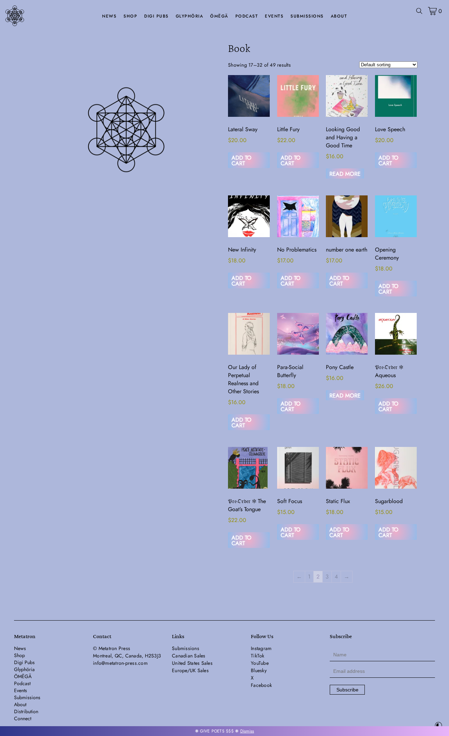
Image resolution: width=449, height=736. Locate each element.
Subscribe (347, 689)
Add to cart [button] (242, 160)
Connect (22, 718)
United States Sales (192, 663)
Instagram (261, 648)
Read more (345, 174)
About (339, 16)
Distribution (26, 711)
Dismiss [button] (247, 731)
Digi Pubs (156, 16)
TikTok (257, 655)
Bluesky (259, 670)
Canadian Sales (189, 655)
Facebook (261, 685)
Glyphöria (189, 16)
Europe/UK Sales (190, 670)
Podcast (246, 16)
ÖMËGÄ (219, 16)
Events (274, 16)
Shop (130, 16)
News (109, 16)
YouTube (260, 663)
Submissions (307, 16)
